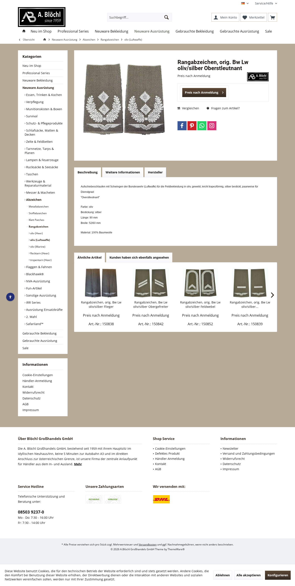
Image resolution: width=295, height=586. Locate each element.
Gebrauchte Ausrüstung (39, 341)
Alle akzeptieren (248, 575)
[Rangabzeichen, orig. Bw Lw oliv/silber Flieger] (101, 283)
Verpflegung (34, 102)
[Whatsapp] (201, 125)
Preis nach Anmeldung (201, 92)
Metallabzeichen (38, 206)
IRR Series (33, 302)
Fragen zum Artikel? (225, 108)
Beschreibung (88, 172)
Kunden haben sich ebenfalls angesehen (139, 257)
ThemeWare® (176, 549)
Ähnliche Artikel (90, 257)
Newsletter (230, 448)
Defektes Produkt (167, 453)
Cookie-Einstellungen (37, 375)
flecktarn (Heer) (39, 253)
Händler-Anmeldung (37, 381)
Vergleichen (190, 108)
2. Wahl (31, 317)
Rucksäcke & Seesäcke (41, 167)
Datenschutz (31, 398)
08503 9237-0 (31, 512)
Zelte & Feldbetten (39, 142)
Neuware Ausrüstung (38, 88)
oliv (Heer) (36, 233)
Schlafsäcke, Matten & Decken (41, 132)
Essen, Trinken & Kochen (43, 95)
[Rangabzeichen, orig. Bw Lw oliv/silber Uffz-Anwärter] (250, 283)
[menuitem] (264, 3)
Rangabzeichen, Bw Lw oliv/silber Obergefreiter (150, 304)
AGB (25, 404)
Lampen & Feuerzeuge (42, 160)
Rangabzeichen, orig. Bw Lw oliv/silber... (250, 304)
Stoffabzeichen (37, 213)
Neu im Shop (31, 66)
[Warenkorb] (272, 17)
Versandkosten (148, 544)
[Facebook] (182, 125)
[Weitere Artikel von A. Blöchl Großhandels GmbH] (258, 76)
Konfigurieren (278, 575)
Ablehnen (223, 575)
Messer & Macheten (40, 192)
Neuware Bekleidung (37, 80)
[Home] (24, 31)
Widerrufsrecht (33, 392)
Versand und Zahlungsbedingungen (249, 453)
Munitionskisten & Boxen (43, 109)
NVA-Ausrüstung (37, 281)
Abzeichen (33, 200)
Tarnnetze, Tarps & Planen (39, 151)
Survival (31, 116)
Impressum (30, 410)
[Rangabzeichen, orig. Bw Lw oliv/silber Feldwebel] (200, 283)
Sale (25, 348)
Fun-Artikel (33, 288)
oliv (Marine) (37, 246)
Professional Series (36, 73)
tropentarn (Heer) (41, 260)
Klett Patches (36, 220)
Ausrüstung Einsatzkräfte (44, 310)
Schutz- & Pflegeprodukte (44, 123)
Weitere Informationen (123, 172)
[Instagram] (211, 125)
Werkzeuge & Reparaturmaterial (38, 183)
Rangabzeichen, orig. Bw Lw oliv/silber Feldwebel (200, 304)
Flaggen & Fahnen (38, 267)
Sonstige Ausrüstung (40, 295)
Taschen (31, 174)
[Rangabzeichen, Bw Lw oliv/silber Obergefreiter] (151, 283)
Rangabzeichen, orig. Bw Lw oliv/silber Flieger (101, 304)
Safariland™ (34, 324)
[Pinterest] (192, 125)
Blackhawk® (34, 274)
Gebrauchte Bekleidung (39, 333)
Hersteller (155, 172)
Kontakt (27, 387)
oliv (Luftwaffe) (40, 240)
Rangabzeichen (38, 226)
